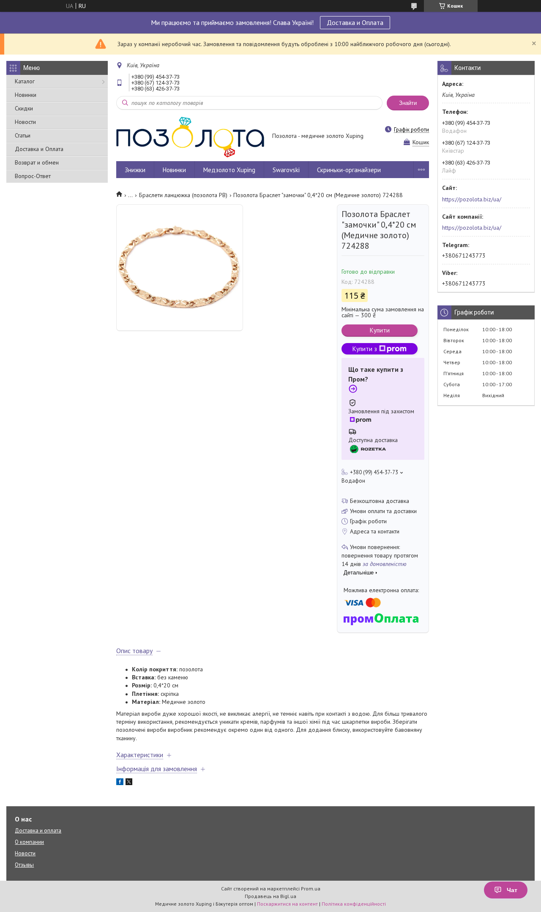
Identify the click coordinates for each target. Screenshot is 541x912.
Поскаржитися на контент (287, 904)
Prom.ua (310, 888)
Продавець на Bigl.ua (270, 896)
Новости (25, 122)
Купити (380, 330)
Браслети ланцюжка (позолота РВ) (183, 195)
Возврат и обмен (37, 162)
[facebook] (119, 783)
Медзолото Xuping (229, 170)
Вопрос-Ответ (33, 176)
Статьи (22, 135)
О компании (29, 842)
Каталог (25, 81)
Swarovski (286, 170)
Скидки (24, 108)
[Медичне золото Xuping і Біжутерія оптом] (190, 136)
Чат (512, 890)
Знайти (408, 103)
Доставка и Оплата (355, 22)
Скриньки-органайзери (349, 170)
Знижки (135, 170)
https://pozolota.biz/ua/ (471, 199)
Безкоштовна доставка (379, 501)
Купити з (364, 349)
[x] (129, 783)
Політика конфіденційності (354, 904)
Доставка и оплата (38, 830)
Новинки (25, 95)
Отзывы (24, 864)
